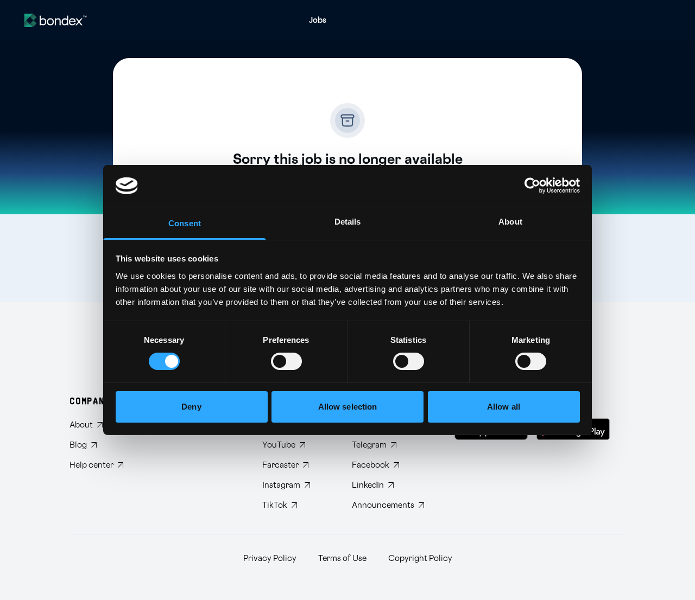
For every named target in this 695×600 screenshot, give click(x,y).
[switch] (286, 361)
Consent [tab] (184, 223)
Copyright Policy (420, 558)
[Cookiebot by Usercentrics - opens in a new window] (532, 185)
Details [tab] (347, 221)
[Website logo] (55, 20)
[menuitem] (318, 20)
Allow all (503, 406)
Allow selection (347, 406)
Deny (191, 406)
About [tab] (510, 221)
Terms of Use (342, 558)
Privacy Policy (269, 558)
